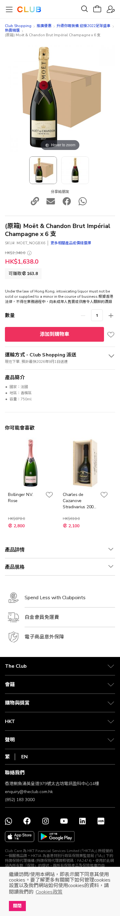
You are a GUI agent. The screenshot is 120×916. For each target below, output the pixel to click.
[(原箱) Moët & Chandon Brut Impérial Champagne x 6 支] (43, 170)
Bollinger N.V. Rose (20, 498)
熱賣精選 (12, 30)
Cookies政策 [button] (49, 892)
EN (24, 756)
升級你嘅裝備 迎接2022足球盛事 (83, 25)
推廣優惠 (44, 25)
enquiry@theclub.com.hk (29, 792)
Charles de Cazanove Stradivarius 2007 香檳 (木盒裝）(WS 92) (79, 501)
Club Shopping (18, 25)
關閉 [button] (17, 906)
